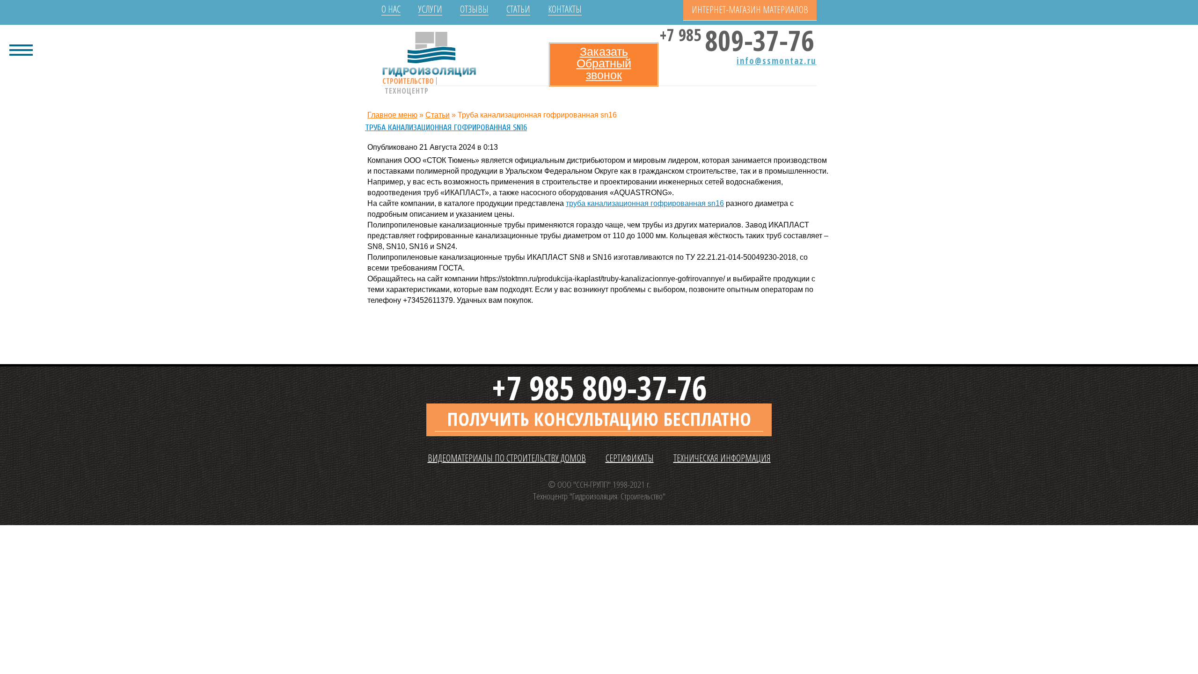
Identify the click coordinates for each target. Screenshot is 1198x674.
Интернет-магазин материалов (750, 9)
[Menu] (21, 49)
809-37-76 (738, 37)
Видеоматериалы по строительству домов (507, 458)
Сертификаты (630, 458)
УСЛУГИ (430, 9)
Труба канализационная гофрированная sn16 (446, 127)
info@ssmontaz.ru (777, 61)
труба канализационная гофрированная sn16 (645, 203)
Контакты (565, 9)
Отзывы (474, 9)
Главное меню (392, 115)
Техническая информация (722, 458)
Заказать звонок (604, 63)
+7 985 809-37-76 (599, 387)
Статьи (518, 9)
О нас (391, 9)
